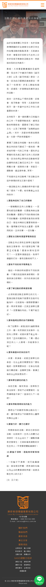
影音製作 (18, 551)
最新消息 (23, 536)
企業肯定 (27, 568)
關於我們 (23, 527)
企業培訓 (18, 548)
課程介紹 (18, 562)
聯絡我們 (23, 531)
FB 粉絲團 (23, 516)
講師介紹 (18, 565)
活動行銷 (18, 554)
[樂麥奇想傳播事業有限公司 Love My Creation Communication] (17, 5)
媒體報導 (23, 571)
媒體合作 (27, 554)
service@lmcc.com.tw (26, 521)
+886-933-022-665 (27, 519)
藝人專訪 (27, 551)
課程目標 (27, 562)
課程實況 (18, 568)
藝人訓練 (27, 548)
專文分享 (23, 540)
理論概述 (27, 565)
